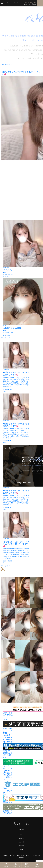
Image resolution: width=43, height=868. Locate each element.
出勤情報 (6, 866)
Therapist (21, 838)
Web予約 (26, 866)
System (21, 845)
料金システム (16, 866)
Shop (21, 849)
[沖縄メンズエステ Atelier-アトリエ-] (9, 3)
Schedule (21, 842)
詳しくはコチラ (5, 337)
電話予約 (37, 866)
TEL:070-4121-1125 (7, 64)
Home (21, 834)
